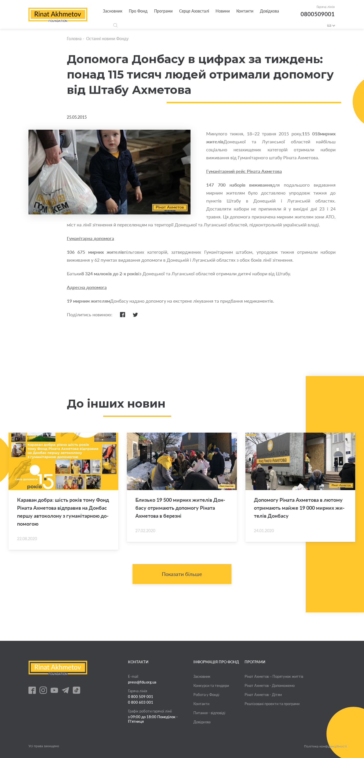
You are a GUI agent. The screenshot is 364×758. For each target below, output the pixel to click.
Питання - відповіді (209, 713)
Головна (74, 38)
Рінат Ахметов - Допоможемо (270, 685)
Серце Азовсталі (194, 11)
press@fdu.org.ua (142, 682)
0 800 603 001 (140, 702)
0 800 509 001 (140, 696)
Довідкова (269, 11)
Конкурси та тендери (211, 685)
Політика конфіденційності (325, 746)
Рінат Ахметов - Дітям (263, 694)
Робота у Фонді (206, 694)
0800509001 (318, 14)
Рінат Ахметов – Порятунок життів (274, 676)
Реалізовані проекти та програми (272, 703)
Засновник (112, 11)
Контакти (244, 11)
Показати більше (182, 574)
